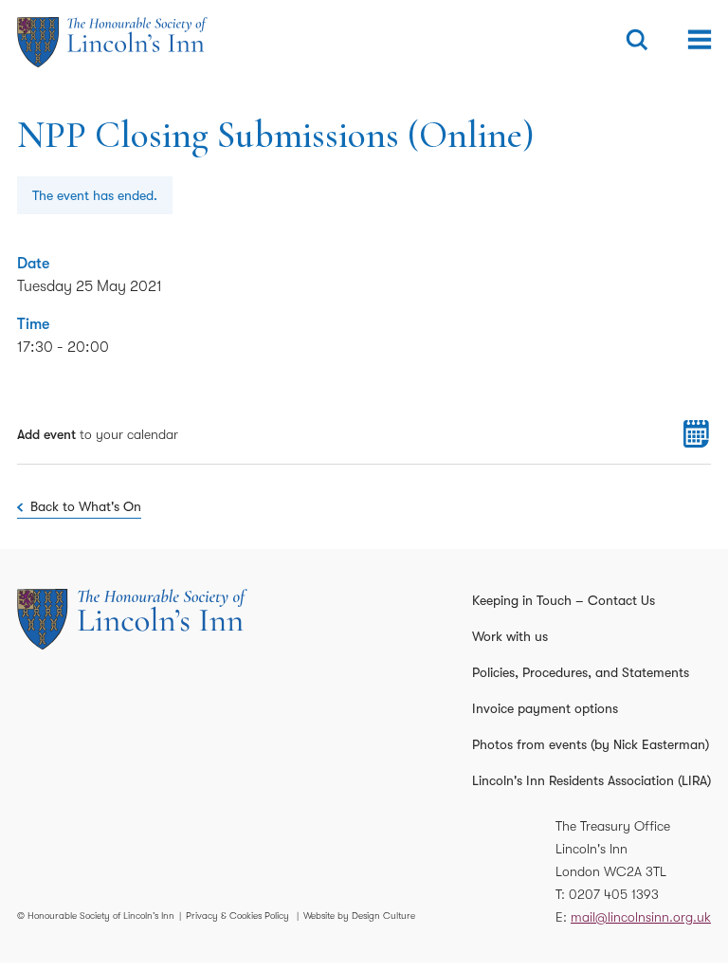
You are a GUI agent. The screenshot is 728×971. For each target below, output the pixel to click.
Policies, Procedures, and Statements (580, 672)
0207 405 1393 (614, 894)
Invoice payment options (545, 708)
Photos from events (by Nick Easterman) (590, 744)
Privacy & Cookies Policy (237, 915)
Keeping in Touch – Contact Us (563, 600)
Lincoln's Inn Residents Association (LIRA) (591, 780)
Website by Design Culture (359, 915)
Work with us (510, 636)
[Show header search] (637, 40)
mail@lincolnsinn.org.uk (641, 917)
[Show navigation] (699, 40)
